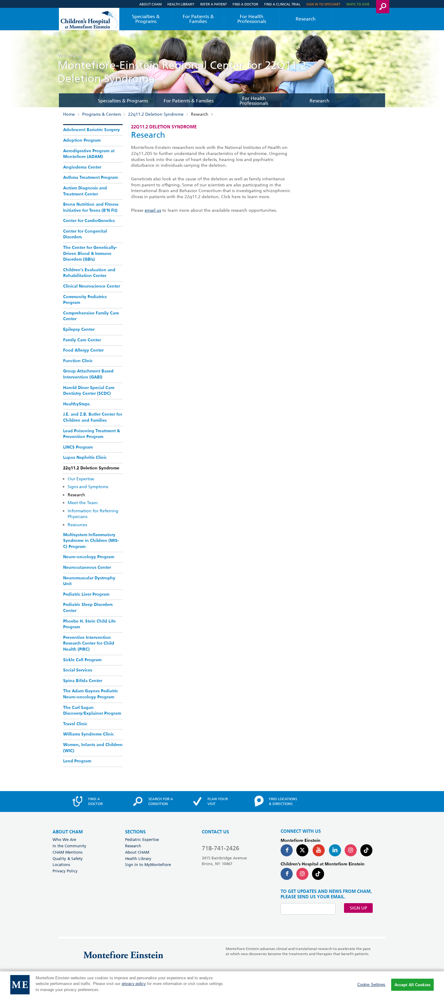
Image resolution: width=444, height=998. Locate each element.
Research (306, 19)
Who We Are (64, 839)
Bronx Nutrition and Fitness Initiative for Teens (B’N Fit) (90, 207)
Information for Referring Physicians (93, 514)
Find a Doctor (245, 4)
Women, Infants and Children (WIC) (93, 748)
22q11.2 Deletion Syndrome (156, 114)
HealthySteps (76, 404)
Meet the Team (83, 502)
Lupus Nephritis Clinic (85, 458)
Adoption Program (82, 140)
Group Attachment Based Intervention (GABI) (88, 374)
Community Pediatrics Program (85, 300)
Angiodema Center (82, 167)
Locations (61, 864)
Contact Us (215, 832)
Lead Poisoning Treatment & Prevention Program (91, 434)
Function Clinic (78, 361)
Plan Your (218, 801)
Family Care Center (82, 340)
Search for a (160, 801)
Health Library (180, 4)
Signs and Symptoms (88, 486)
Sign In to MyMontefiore (148, 864)
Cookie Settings (371, 984)
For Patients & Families (198, 19)
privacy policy (134, 984)
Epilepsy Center (79, 329)
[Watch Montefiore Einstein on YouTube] (319, 850)
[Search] (382, 6)
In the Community (69, 845)
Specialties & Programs (146, 19)
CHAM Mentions (67, 852)
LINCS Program (78, 447)
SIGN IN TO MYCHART (323, 4)
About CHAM (150, 4)
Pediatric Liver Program (86, 594)
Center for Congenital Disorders (85, 234)
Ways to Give (357, 4)
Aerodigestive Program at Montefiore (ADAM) (88, 154)
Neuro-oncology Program (88, 557)
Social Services (77, 670)
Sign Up (358, 908)
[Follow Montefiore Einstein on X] (302, 850)
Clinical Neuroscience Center (91, 286)
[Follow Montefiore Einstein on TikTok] (366, 850)
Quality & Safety (68, 858)
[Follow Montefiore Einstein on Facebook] (287, 850)
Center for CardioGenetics (89, 221)
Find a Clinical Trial (282, 4)
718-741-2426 (220, 848)
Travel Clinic (75, 724)
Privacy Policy (65, 870)
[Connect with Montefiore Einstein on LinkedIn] (335, 850)
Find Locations (283, 801)
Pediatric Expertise (142, 839)
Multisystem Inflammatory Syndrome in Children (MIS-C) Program (91, 541)
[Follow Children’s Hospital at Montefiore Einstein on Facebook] (287, 874)
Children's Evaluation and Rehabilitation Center (89, 273)
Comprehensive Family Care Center (91, 316)
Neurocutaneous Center (87, 567)
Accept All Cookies (412, 985)
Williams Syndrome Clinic (88, 734)
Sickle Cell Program (82, 660)
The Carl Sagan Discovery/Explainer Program (92, 711)
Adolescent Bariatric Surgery (91, 130)
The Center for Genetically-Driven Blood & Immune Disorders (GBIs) (90, 254)
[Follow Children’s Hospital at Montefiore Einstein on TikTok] (318, 874)
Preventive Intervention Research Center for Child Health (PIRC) (88, 644)
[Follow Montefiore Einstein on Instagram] (351, 850)
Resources (77, 524)
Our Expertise (81, 478)
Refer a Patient (213, 4)
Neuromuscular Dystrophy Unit (89, 581)
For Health (251, 19)
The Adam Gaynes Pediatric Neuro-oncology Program (90, 694)
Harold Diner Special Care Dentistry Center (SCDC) (88, 391)
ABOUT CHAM (68, 832)
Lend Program (77, 761)
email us (153, 210)
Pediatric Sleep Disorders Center (88, 608)
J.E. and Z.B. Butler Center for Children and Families (92, 417)
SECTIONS (135, 832)
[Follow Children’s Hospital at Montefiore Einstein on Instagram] (302, 874)
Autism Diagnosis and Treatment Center (85, 191)
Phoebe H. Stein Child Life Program (89, 624)
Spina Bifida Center (82, 681)
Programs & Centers (101, 114)
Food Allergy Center (83, 350)
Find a (95, 801)
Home (69, 114)
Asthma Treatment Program (90, 177)
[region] (222, 984)
